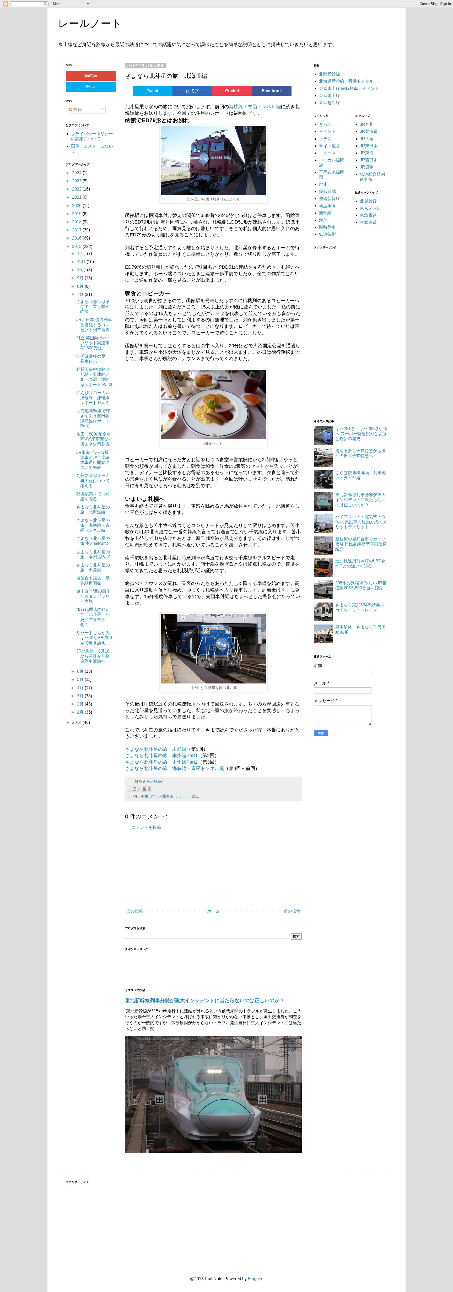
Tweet (152, 91)
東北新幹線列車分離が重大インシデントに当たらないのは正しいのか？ (204, 1000)
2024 (77, 173)
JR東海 (367, 153)
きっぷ (325, 124)
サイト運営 (329, 146)
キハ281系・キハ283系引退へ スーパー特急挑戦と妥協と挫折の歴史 (361, 433)
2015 (77, 246)
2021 (77, 197)
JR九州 (367, 124)
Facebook (272, 91)
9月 (81, 278)
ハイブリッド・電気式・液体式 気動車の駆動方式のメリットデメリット (361, 521)
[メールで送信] (129, 788)
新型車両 (327, 205)
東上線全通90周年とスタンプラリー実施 (93, 596)
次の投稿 (134, 911)
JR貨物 (367, 167)
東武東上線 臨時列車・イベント (349, 88)
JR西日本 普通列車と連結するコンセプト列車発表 (94, 324)
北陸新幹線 (329, 74)
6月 (81, 671)
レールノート (90, 23)
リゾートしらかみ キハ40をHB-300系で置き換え (95, 638)
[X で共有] (139, 788)
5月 (81, 679)
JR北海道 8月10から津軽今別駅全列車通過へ (93, 656)
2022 (77, 189)
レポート (182, 796)
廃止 (195, 796)
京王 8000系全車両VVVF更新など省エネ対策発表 (94, 439)
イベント (327, 131)
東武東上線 (329, 95)
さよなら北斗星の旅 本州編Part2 (161, 762)
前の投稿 (292, 911)
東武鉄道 (368, 222)
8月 (81, 286)
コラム (325, 139)
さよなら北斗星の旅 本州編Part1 (161, 755)
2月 (81, 704)
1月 (81, 712)
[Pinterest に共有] (149, 788)
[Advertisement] (203, 870)
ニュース (327, 153)
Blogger (255, 1279)
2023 (77, 181)
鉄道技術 (327, 234)
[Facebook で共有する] (144, 788)
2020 (77, 205)
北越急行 (368, 201)
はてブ (192, 91)
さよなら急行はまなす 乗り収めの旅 (93, 306)
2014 (77, 722)
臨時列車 (327, 227)
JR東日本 (148, 796)
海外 (323, 220)
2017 (77, 230)
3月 (81, 696)
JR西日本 (369, 160)
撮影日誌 (327, 191)
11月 (82, 261)
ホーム (213, 911)
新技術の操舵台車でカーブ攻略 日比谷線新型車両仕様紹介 (361, 544)
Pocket (232, 91)
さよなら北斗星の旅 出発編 (155, 749)
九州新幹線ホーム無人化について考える (93, 480)
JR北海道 (165, 796)
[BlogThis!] (134, 788)
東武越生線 (329, 102)
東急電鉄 (368, 215)
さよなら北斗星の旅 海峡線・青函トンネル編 (174, 768)
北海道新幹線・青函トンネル (346, 81)
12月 (82, 253)
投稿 (77, 109)
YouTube (90, 76)
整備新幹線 (329, 198)
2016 (77, 238)
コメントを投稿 (146, 827)
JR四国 (367, 139)
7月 (81, 294)
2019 (77, 213)
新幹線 (325, 213)
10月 (82, 270)
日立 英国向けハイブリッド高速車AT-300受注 (93, 343)
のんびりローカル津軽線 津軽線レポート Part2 (93, 397)
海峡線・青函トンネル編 (255, 106)
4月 (81, 688)
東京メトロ (370, 208)
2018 (77, 222)
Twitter (91, 87)
